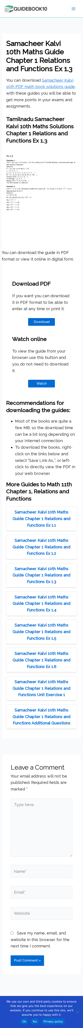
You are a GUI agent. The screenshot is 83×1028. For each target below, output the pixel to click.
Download (42, 322)
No (35, 1021)
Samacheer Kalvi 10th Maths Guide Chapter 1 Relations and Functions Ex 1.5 (41, 631)
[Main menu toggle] (73, 9)
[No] (77, 1012)
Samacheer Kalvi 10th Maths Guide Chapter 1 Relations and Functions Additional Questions (41, 716)
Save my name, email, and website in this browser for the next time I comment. (40, 939)
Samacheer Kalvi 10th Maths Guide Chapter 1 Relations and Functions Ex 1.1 (41, 518)
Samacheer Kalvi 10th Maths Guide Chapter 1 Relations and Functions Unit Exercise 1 (41, 688)
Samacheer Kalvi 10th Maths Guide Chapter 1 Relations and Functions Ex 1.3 (41, 575)
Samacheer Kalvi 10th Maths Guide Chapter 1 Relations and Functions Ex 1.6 (41, 660)
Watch (42, 383)
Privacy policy (53, 1021)
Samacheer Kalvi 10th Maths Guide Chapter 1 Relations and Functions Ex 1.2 (41, 547)
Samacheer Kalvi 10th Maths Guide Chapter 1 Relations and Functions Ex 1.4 (41, 603)
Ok (24, 1021)
